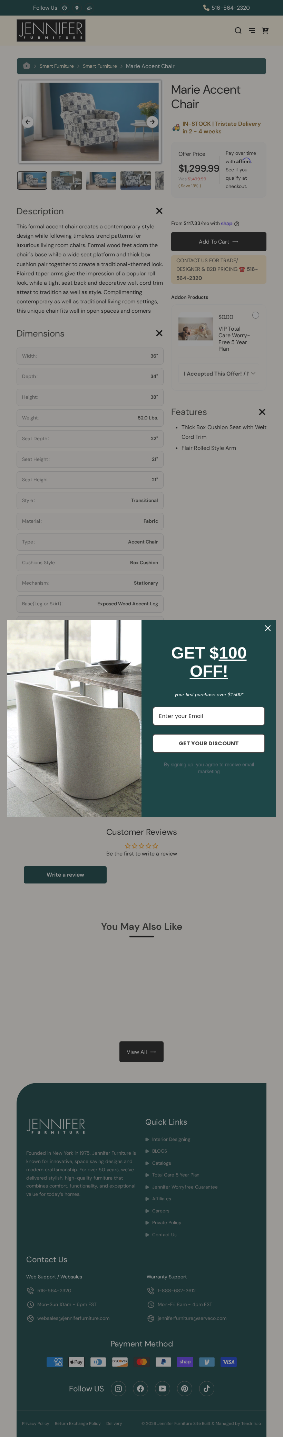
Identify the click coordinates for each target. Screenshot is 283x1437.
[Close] (268, 628)
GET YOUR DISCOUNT (209, 743)
